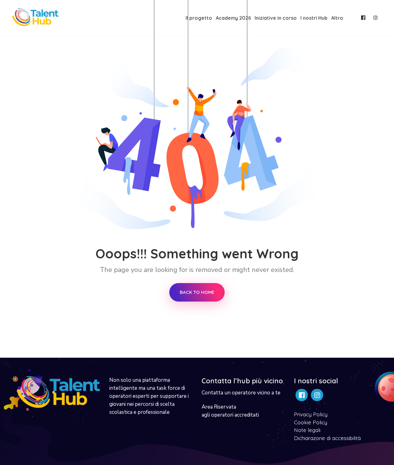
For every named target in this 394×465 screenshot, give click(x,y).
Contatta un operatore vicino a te (241, 392)
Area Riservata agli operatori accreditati (230, 410)
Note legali (307, 430)
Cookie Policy (310, 422)
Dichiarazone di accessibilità (327, 438)
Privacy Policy (311, 414)
